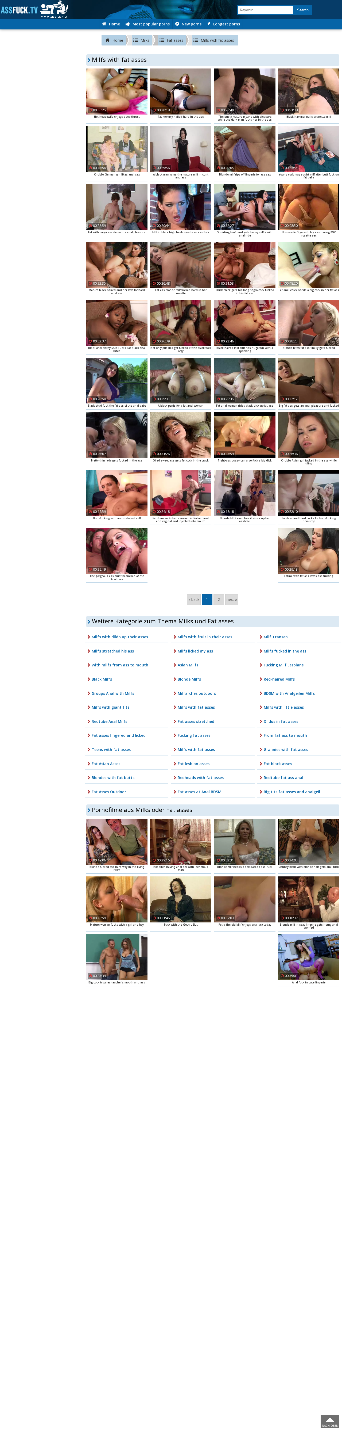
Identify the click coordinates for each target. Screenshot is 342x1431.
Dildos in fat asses (281, 721)
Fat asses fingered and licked (119, 735)
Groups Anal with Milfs (113, 693)
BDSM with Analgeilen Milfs (289, 693)
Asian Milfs (188, 664)
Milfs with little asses (284, 707)
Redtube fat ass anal (283, 777)
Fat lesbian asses (193, 763)
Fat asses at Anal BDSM (199, 791)
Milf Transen (276, 636)
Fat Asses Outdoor (109, 791)
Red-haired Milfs (279, 679)
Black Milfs (102, 679)
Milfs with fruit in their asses (205, 636)
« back (193, 599)
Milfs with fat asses (196, 707)
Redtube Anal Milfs (109, 721)
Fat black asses (278, 763)
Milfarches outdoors (197, 693)
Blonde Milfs (189, 679)
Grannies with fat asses (286, 749)
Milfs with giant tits (110, 707)
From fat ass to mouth (285, 735)
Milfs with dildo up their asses (120, 636)
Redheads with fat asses (201, 777)
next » (232, 599)
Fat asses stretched (196, 721)
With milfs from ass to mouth (120, 664)
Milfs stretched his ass (113, 651)
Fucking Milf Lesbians (284, 664)
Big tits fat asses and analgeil (292, 791)
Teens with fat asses (111, 749)
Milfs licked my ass (195, 651)
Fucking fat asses (194, 735)
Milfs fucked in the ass (285, 651)
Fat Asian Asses (106, 763)
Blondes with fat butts (113, 777)
